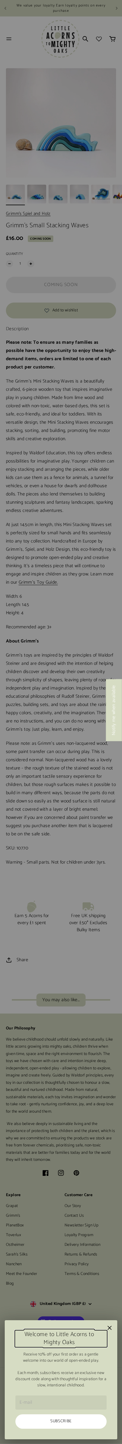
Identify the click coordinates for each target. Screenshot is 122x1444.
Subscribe (61, 1421)
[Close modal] (109, 1328)
